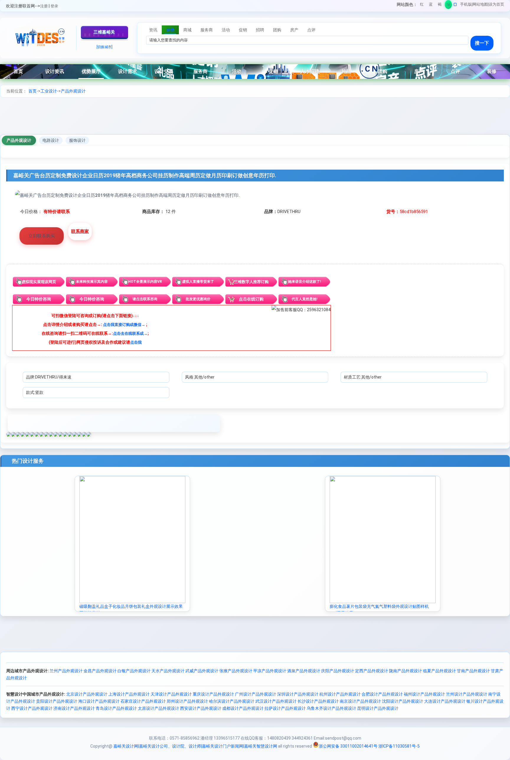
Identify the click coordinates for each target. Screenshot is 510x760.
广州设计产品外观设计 (255, 694)
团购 (382, 71)
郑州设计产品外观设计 (187, 701)
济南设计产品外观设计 (74, 708)
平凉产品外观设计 (269, 670)
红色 (422, 5)
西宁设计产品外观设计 (32, 708)
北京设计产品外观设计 (86, 694)
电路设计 (50, 140)
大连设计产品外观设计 (444, 701)
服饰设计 (77, 140)
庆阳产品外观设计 (337, 670)
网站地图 (480, 4)
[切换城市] (104, 47)
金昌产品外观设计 (100, 670)
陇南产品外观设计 (405, 670)
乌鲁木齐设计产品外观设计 (331, 708)
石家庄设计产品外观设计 (143, 701)
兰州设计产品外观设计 (466, 694)
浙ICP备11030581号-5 (399, 746)
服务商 (200, 71)
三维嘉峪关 (104, 32)
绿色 (448, 5)
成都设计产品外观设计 (243, 708)
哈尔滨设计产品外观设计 (231, 701)
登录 (54, 6)
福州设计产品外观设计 (424, 694)
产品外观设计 (73, 91)
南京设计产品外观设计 (360, 701)
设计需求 (127, 71)
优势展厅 (91, 71)
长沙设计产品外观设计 (318, 701)
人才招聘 (309, 71)
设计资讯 (54, 71)
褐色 (440, 5)
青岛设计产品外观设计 (116, 708)
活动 (236, 71)
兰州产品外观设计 (66, 670)
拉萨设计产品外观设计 (285, 708)
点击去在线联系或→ (130, 333)
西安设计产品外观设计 (200, 708)
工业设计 (48, 91)
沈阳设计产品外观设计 (402, 701)
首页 (18, 71)
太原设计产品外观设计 (158, 708)
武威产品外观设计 (201, 670)
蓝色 (431, 5)
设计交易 (163, 71)
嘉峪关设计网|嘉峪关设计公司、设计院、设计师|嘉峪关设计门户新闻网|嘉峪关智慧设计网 (195, 746)
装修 (491, 71)
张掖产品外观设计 (235, 670)
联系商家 (80, 231)
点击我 (136, 342)
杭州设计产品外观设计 (340, 694)
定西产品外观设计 (371, 670)
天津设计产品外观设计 (171, 694)
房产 (419, 71)
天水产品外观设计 (167, 670)
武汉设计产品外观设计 (276, 701)
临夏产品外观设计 (439, 670)
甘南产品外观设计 (473, 670)
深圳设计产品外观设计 (297, 694)
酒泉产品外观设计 (303, 670)
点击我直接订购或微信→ (124, 324)
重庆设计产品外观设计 (213, 694)
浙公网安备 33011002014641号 (348, 746)
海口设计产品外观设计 (99, 701)
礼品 (346, 71)
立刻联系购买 (41, 235)
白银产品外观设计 (134, 670)
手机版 (466, 4)
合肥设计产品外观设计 (382, 694)
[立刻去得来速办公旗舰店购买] (127, 195)
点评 (455, 71)
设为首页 (496, 4)
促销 (273, 71)
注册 (44, 6)
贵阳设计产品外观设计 (56, 701)
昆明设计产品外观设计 (377, 708)
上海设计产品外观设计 (129, 694)
